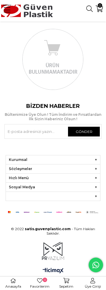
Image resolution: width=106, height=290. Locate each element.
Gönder (84, 131)
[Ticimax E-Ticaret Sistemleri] (53, 271)
